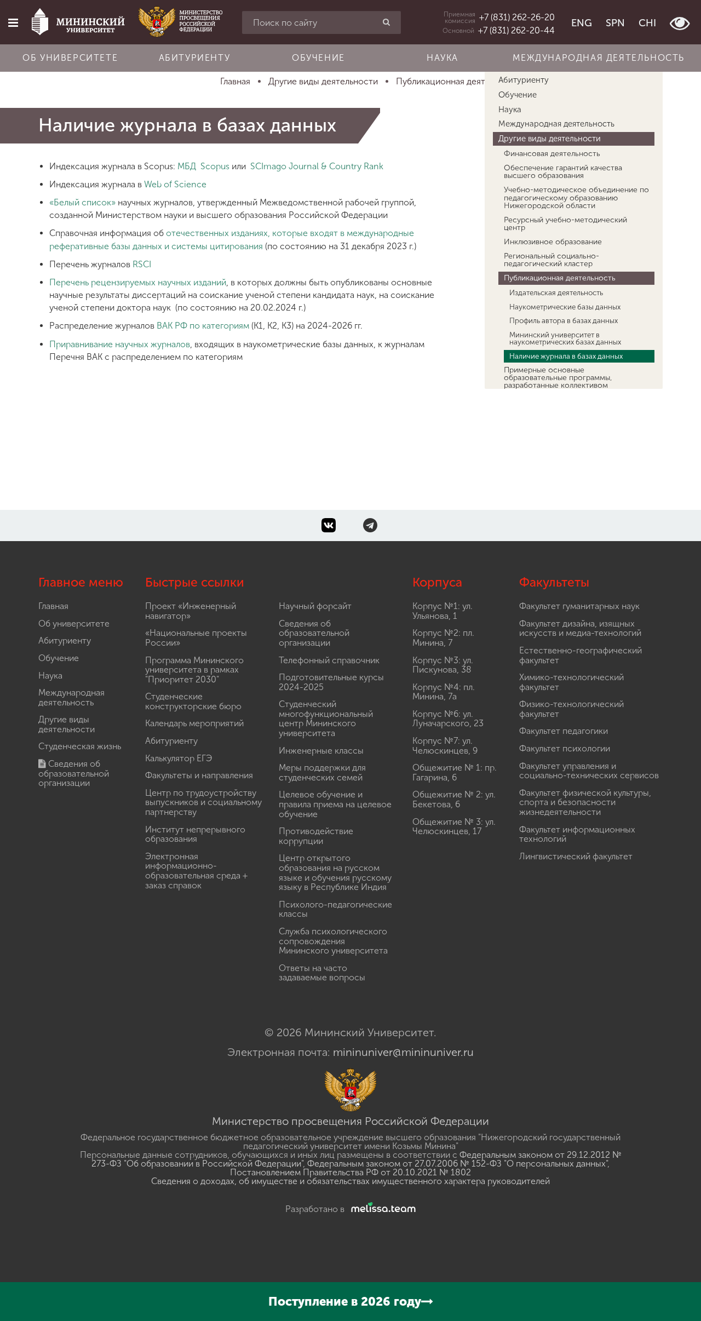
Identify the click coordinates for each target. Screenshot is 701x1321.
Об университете (70, 58)
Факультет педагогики (563, 731)
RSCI (142, 264)
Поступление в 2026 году (344, 1301)
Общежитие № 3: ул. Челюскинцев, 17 (454, 827)
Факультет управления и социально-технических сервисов (589, 771)
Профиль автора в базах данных (563, 320)
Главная (53, 606)
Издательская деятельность (556, 292)
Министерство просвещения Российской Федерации (350, 1121)
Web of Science (175, 184)
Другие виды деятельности (549, 138)
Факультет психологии (564, 748)
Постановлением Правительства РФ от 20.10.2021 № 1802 (350, 1172)
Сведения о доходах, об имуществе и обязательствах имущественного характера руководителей (350, 1181)
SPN (615, 23)
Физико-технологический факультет (571, 709)
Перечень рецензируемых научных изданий (137, 282)
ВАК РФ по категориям (203, 325)
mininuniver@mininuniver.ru (403, 1052)
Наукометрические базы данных (564, 306)
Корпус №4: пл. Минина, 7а (443, 692)
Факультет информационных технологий (577, 834)
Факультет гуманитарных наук (579, 606)
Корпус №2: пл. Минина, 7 (443, 638)
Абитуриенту (195, 58)
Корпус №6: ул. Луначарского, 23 (448, 719)
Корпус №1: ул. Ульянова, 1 (442, 611)
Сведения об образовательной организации (73, 773)
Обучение (318, 58)
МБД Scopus (203, 166)
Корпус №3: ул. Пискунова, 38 (442, 665)
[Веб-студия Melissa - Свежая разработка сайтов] (381, 1209)
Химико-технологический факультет (571, 682)
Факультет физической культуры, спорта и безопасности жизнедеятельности (585, 802)
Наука (442, 58)
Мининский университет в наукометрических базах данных (565, 338)
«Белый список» (82, 202)
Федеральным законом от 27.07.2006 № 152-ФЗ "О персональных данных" (457, 1163)
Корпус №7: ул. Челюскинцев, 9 (445, 746)
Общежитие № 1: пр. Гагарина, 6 (454, 772)
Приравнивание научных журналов (119, 344)
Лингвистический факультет (576, 856)
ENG (581, 23)
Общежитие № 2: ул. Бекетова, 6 (454, 799)
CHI (647, 23)
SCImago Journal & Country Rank (316, 166)
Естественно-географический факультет (580, 655)
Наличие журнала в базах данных (566, 356)
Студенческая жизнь (79, 746)
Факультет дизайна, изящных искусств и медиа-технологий (580, 628)
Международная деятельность (599, 58)
